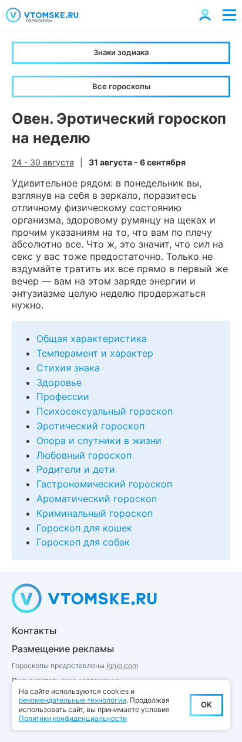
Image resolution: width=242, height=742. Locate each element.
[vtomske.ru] (42, 15)
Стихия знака (68, 368)
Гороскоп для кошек (84, 528)
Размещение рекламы (63, 649)
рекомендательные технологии (72, 700)
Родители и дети (75, 469)
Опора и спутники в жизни (99, 440)
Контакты (34, 630)
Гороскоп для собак (83, 542)
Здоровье (59, 382)
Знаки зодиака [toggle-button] (121, 52)
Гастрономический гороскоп (104, 484)
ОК (206, 704)
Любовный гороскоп (84, 455)
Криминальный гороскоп (94, 513)
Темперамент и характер (94, 353)
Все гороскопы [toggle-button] (121, 86)
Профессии (62, 396)
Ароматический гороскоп (96, 498)
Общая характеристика (91, 338)
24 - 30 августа (43, 162)
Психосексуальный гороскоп (104, 411)
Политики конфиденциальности (73, 718)
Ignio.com (122, 665)
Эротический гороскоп (90, 426)
